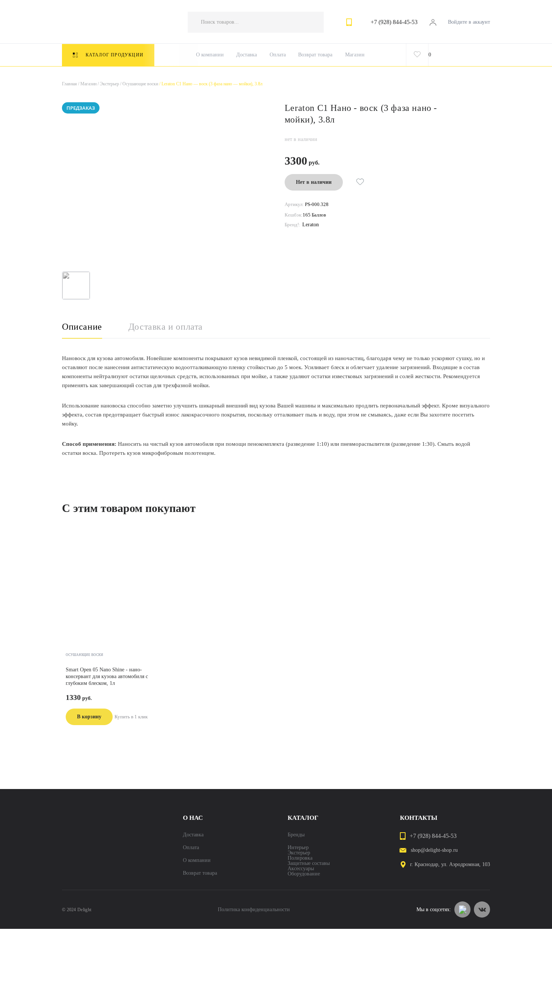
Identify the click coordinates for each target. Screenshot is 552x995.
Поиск (310, 22)
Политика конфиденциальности (254, 909)
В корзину (89, 716)
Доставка (246, 55)
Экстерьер (108, 83)
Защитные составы (309, 863)
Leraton (310, 224)
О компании (210, 55)
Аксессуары (301, 868)
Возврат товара (315, 55)
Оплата (278, 55)
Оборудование (304, 874)
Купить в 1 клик (131, 716)
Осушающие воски (138, 83)
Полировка (300, 858)
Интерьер (298, 847)
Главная (69, 83)
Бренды (296, 834)
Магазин (355, 55)
